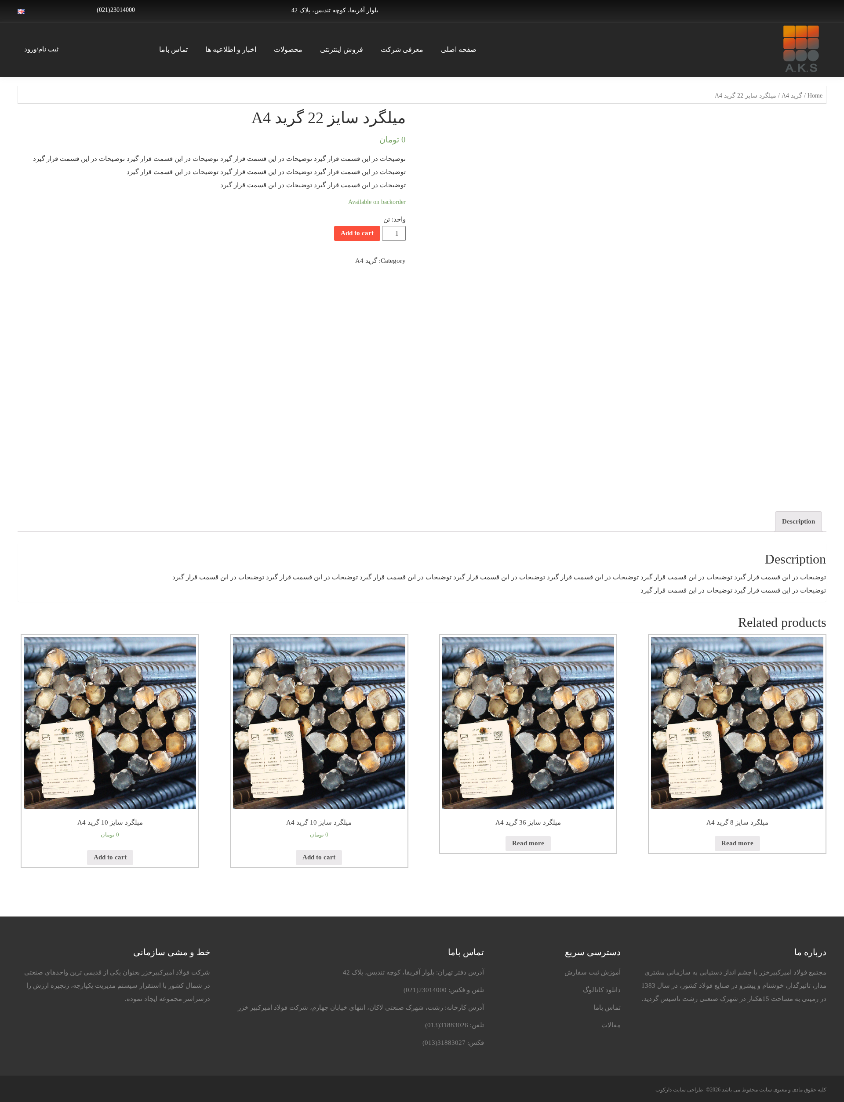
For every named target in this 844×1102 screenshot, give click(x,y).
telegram (801, 10)
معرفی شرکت (402, 49)
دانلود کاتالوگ (602, 989)
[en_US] (21, 11)
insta (815, 10)
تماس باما (173, 49)
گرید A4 (792, 95)
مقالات (611, 1025)
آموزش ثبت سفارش (592, 972)
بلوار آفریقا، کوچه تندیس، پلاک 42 (334, 10)
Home (815, 95)
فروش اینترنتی (341, 49)
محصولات (288, 49)
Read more (737, 843)
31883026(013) (446, 1025)
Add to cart (357, 232)
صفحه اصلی (459, 49)
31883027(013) (444, 1042)
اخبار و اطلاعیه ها (230, 49)
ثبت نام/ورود (41, 49)
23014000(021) (425, 989)
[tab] (798, 521)
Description (798, 521)
